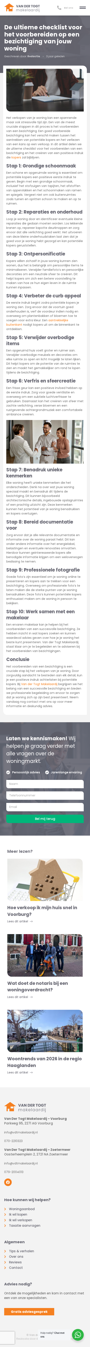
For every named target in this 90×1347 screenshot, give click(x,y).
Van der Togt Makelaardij (39, 684)
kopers (16, 157)
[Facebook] (8, 1182)
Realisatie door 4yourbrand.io (35, 1339)
